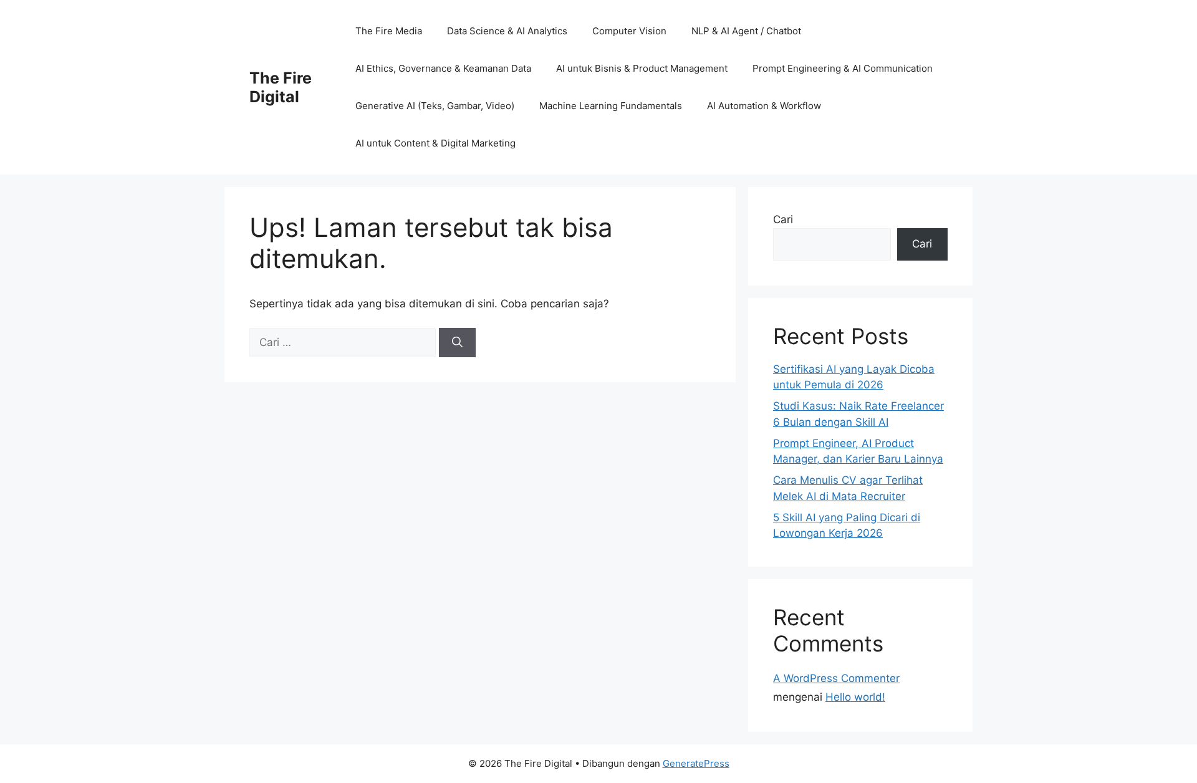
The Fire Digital (280, 87)
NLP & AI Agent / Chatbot (746, 31)
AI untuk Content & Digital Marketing (435, 143)
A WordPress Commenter (836, 678)
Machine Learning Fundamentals (610, 106)
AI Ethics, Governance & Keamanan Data (443, 68)
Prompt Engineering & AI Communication (842, 68)
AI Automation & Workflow (764, 106)
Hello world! (855, 697)
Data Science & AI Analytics (507, 31)
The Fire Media (388, 31)
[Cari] (457, 343)
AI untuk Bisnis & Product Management (642, 68)
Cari (783, 219)
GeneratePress (696, 763)
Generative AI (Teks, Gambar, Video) (434, 106)
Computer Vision (629, 31)
